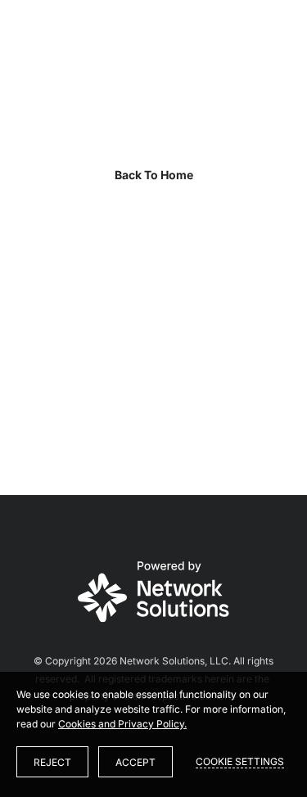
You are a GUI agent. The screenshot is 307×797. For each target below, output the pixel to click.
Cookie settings (240, 761)
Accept (135, 762)
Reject (52, 762)
